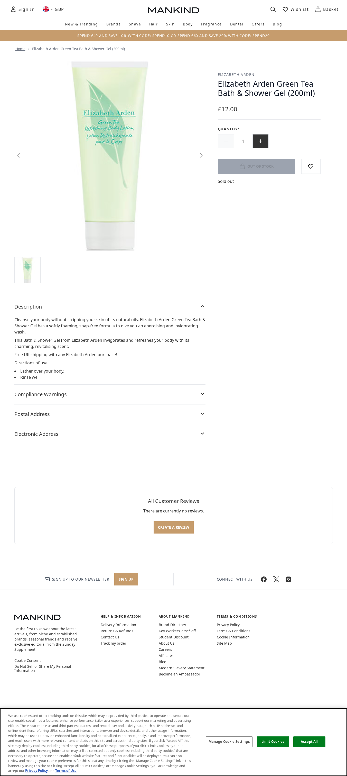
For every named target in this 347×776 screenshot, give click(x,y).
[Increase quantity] (260, 141)
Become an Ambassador (179, 674)
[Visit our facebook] (264, 579)
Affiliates (166, 655)
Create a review (173, 527)
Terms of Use (66, 770)
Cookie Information (233, 637)
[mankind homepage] (173, 10)
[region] (173, 742)
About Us (166, 643)
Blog (162, 661)
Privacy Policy (228, 624)
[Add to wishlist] (311, 166)
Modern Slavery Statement (181, 667)
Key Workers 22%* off (177, 630)
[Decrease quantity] (226, 141)
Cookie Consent (27, 660)
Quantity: (228, 129)
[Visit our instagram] (288, 579)
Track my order (113, 643)
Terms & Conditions (233, 630)
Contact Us (110, 637)
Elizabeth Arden (236, 74)
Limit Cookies (272, 741)
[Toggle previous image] (18, 155)
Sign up (126, 579)
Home (20, 48)
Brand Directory (172, 624)
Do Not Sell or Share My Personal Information (42, 668)
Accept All (309, 741)
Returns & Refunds (117, 630)
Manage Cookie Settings (229, 741)
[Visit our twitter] (276, 579)
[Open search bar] (273, 9)
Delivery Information (118, 624)
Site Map (224, 643)
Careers (165, 649)
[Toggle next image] (201, 155)
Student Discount (174, 637)
